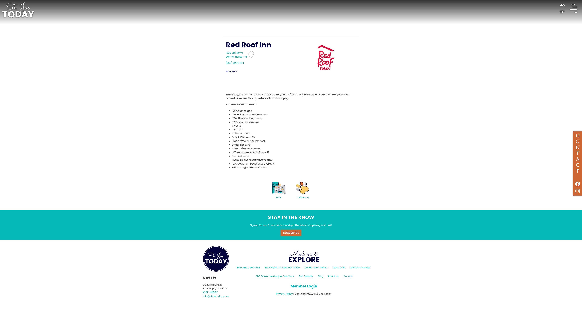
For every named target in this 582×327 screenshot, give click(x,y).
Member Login (304, 286)
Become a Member (248, 267)
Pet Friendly (306, 276)
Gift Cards (339, 267)
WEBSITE (231, 71)
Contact (577, 152)
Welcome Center (360, 267)
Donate (347, 276)
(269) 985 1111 (210, 292)
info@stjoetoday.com (216, 296)
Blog (320, 276)
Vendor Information (316, 267)
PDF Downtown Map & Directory (275, 276)
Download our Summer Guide (282, 267)
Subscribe (291, 233)
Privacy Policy (284, 294)
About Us (333, 276)
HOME (18, 10)
